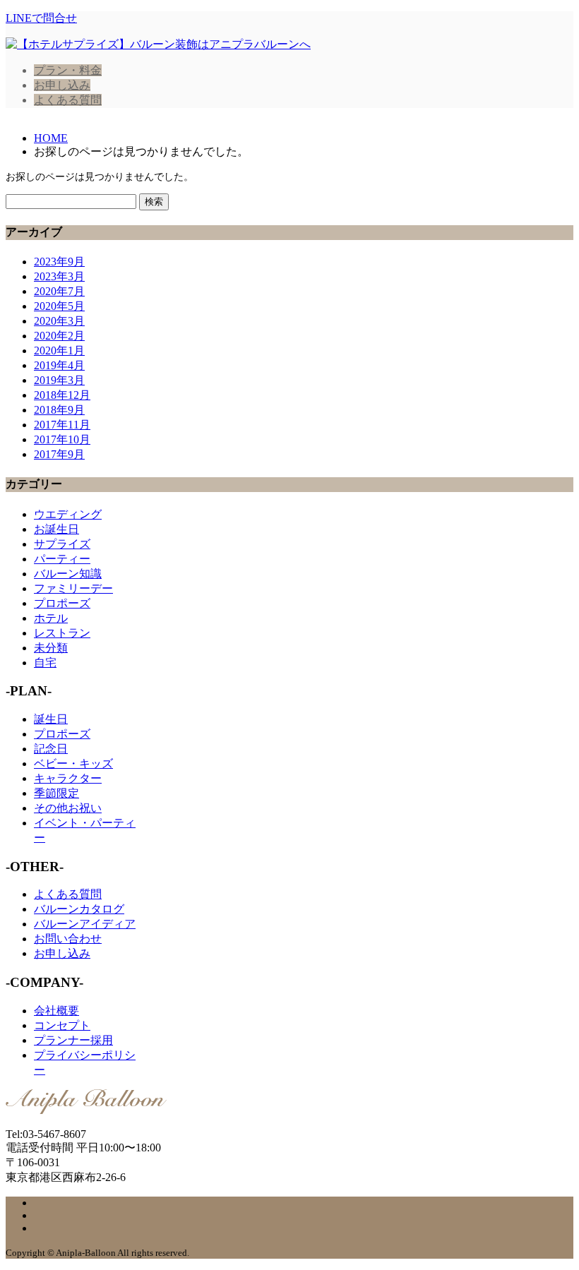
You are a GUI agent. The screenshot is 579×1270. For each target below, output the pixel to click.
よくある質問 (68, 100)
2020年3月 (59, 321)
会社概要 (56, 1011)
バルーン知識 (68, 574)
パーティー (62, 559)
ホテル (51, 618)
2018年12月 (62, 395)
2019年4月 (59, 365)
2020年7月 (59, 291)
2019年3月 (59, 380)
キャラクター (68, 778)
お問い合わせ (68, 939)
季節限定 (56, 793)
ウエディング (68, 514)
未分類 (51, 648)
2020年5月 (59, 306)
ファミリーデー (73, 588)
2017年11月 (62, 425)
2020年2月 (59, 336)
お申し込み (62, 85)
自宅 (45, 663)
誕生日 (51, 719)
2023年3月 (59, 276)
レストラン (62, 633)
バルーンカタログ (79, 909)
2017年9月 (59, 454)
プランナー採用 (73, 1040)
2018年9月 (59, 410)
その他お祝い (68, 808)
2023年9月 (59, 262)
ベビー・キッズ (73, 763)
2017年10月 (62, 439)
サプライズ (62, 544)
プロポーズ (62, 603)
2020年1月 (59, 351)
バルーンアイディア (85, 924)
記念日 (51, 749)
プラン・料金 (68, 70)
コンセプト (62, 1025)
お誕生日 (56, 529)
